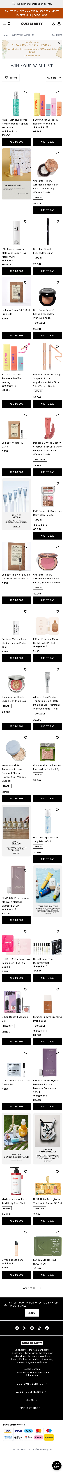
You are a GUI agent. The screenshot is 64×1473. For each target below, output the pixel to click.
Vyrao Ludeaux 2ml (12, 1259)
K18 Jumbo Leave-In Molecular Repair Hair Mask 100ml (14, 253)
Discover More (32, 56)
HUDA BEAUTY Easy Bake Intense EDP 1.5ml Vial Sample (16, 963)
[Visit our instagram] (32, 1328)
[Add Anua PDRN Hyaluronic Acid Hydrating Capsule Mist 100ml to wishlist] (26, 92)
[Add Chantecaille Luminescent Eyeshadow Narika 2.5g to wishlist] (57, 737)
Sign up (32, 1313)
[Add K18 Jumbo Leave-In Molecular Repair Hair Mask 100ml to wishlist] (26, 221)
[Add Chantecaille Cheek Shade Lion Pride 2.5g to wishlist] (26, 669)
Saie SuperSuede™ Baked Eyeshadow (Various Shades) (44, 314)
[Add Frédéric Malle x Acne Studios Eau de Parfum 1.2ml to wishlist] (26, 611)
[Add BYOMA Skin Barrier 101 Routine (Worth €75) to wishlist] (57, 92)
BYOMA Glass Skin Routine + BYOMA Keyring (12, 378)
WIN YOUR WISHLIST (32, 66)
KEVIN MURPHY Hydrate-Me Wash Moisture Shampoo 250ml (16, 902)
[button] (16, 173)
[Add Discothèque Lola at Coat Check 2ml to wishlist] (26, 1053)
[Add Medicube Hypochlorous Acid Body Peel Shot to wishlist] (26, 1171)
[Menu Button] (3, 24)
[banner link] (47, 891)
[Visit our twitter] (24, 1328)
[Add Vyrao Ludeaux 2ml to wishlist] (26, 1232)
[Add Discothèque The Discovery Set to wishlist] (57, 931)
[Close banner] (59, 43)
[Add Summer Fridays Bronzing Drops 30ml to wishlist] (57, 989)
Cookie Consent (32, 1369)
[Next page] (40, 1288)
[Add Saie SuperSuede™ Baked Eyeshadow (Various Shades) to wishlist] (57, 282)
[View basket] (59, 24)
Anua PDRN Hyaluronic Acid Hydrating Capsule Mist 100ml (15, 123)
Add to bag (16, 141)
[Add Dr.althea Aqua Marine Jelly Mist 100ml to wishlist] (57, 809)
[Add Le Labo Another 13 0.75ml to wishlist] (26, 415)
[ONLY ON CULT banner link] (16, 504)
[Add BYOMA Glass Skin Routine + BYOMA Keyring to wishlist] (26, 346)
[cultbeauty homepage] (32, 24)
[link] (53, 24)
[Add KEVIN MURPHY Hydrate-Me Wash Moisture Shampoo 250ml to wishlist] (26, 870)
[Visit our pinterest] (47, 1328)
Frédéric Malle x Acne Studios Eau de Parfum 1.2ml (14, 643)
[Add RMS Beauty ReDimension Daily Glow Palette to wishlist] (57, 483)
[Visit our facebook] (17, 1328)
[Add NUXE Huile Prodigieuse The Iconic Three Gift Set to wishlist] (57, 1171)
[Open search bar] (9, 24)
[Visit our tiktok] (39, 1328)
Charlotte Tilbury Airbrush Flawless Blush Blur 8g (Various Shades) (47, 578)
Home (5, 35)
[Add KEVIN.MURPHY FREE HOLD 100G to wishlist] (57, 1232)
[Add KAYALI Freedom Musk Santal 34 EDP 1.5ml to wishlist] (57, 611)
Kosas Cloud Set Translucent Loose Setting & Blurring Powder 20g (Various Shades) (14, 773)
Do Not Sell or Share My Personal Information (32, 1373)
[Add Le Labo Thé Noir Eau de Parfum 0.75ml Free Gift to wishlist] (26, 547)
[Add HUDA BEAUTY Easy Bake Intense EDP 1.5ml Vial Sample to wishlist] (26, 931)
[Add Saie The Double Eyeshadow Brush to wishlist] (57, 221)
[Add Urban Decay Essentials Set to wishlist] (26, 989)
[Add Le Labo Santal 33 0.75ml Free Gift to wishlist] (26, 282)
